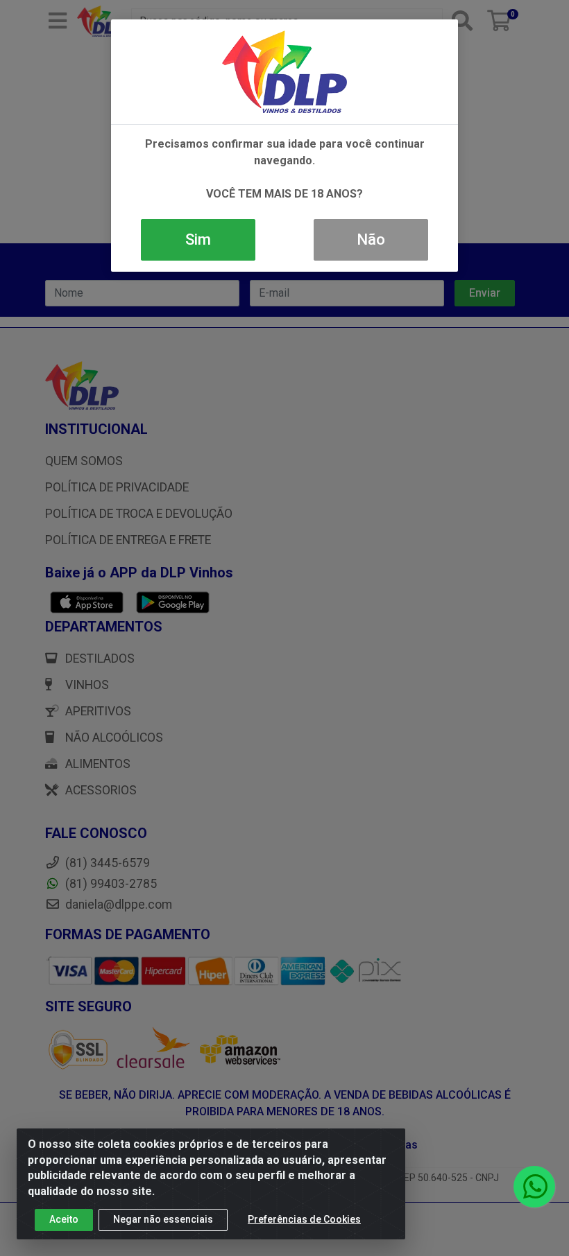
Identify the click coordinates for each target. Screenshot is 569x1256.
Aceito (63, 1219)
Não (371, 239)
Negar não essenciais (163, 1219)
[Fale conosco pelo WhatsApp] (534, 1186)
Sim (198, 239)
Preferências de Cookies (304, 1219)
